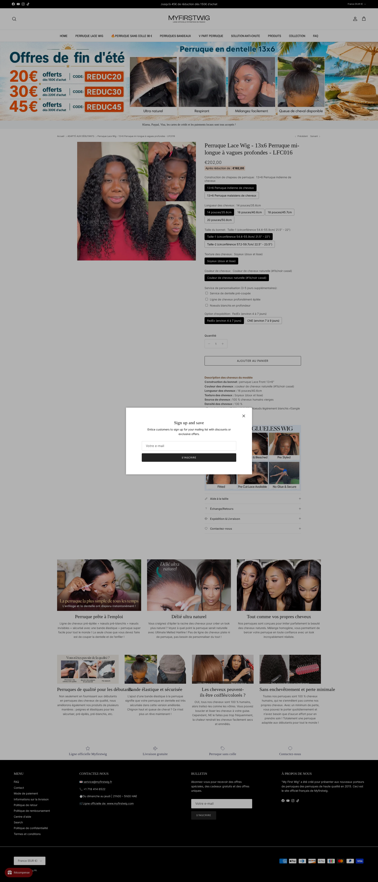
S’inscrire (189, 457)
